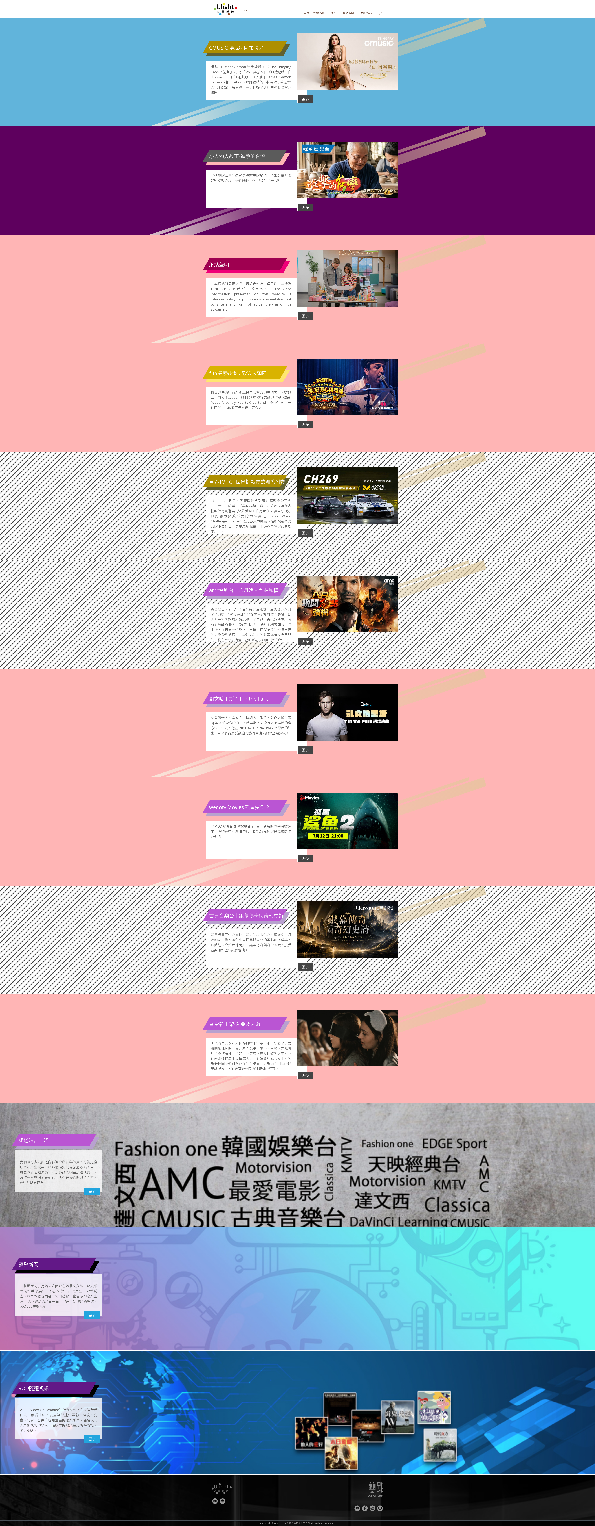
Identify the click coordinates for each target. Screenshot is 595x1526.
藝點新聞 (348, 13)
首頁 (306, 13)
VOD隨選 (319, 13)
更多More (366, 13)
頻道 (333, 13)
